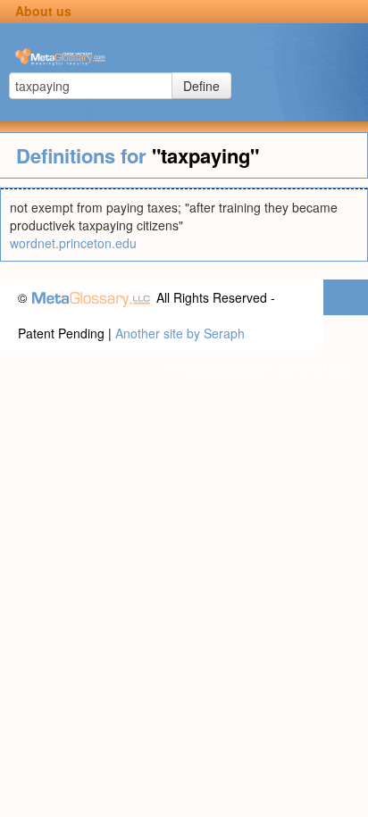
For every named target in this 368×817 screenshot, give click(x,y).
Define (201, 86)
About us (43, 11)
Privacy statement (214, 369)
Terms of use (313, 369)
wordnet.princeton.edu (73, 243)
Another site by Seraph (180, 333)
